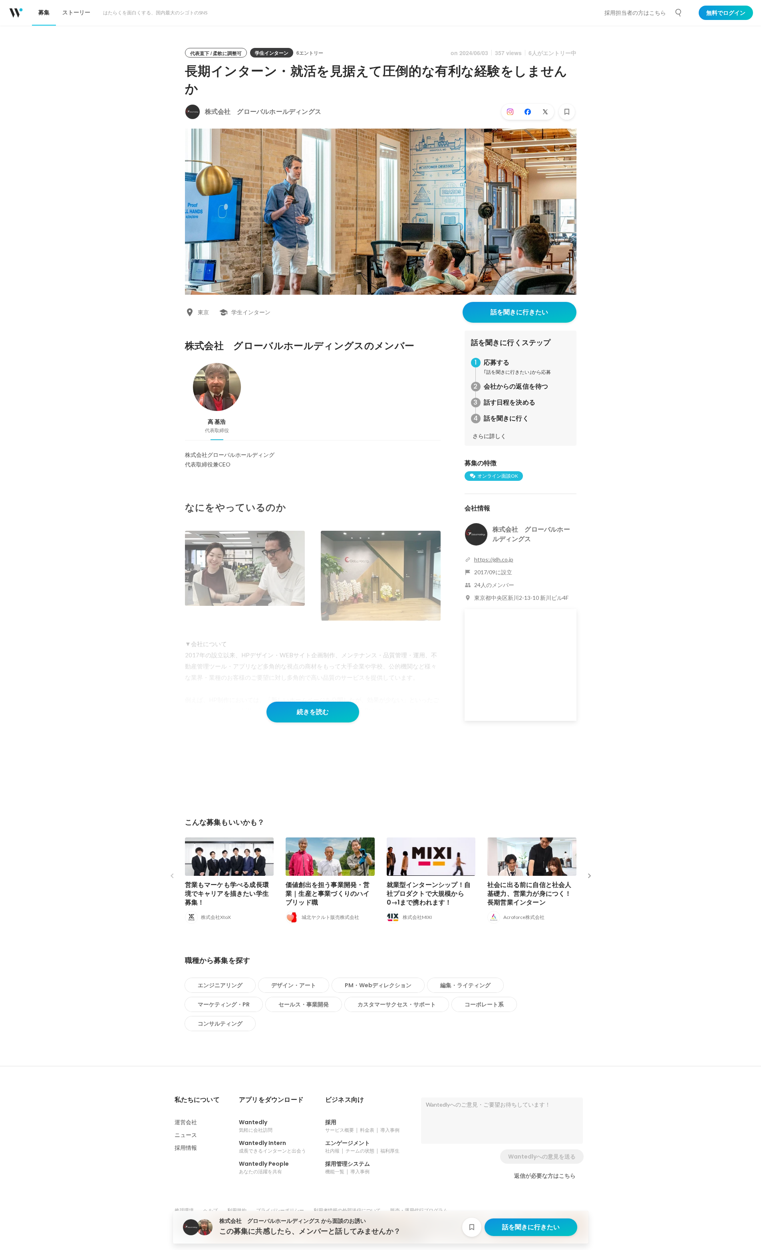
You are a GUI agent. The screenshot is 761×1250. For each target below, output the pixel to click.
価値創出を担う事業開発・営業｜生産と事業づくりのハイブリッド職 (328, 893)
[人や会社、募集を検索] (679, 13)
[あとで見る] (567, 112)
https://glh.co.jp (493, 559)
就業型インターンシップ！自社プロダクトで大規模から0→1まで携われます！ (429, 893)
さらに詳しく (489, 436)
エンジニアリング (220, 985)
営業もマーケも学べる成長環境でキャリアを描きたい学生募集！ (227, 893)
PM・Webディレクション (378, 985)
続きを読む (313, 711)
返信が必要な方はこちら (545, 1176)
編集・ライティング (465, 985)
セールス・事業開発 (303, 1004)
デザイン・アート (293, 985)
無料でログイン (725, 13)
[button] (197, 1100)
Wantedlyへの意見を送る (542, 1157)
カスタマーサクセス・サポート (397, 1004)
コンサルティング (220, 1024)
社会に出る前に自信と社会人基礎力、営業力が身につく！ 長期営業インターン (529, 893)
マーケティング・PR (224, 1004)
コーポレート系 (484, 1004)
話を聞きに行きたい (519, 312)
